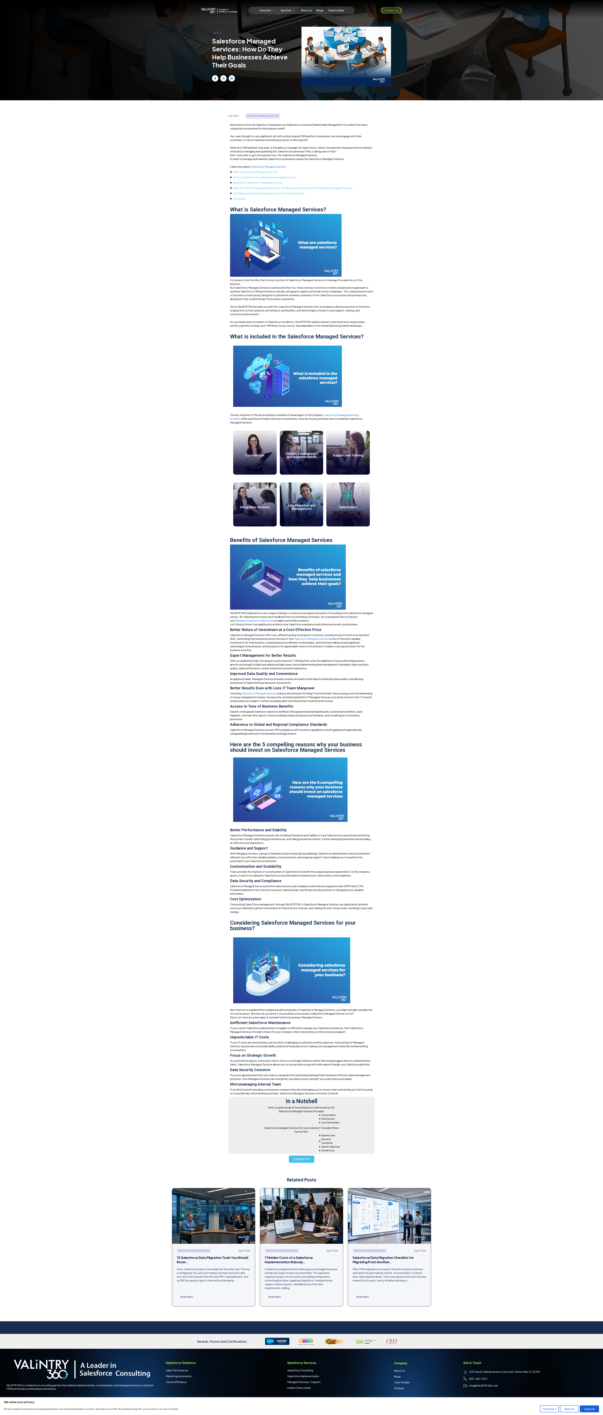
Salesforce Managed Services (268, 166)
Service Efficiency (176, 1382)
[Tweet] (223, 78)
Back (218, 33)
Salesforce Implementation (303, 1376)
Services (286, 10)
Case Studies (336, 10)
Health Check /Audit (299, 1387)
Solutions (265, 10)
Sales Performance (177, 1370)
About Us (306, 10)
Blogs (319, 10)
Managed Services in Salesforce (254, 620)
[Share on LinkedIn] (232, 78)
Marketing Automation (179, 1376)
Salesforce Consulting (300, 1370)
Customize (548, 1408)
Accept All (589, 1408)
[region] (301, 1406)
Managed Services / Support (304, 1382)
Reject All (569, 1408)
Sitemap (399, 1388)
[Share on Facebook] (215, 78)
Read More (186, 1296)
